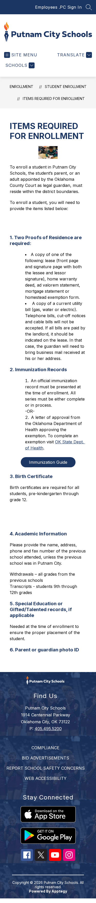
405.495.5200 (48, 728)
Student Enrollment (66, 86)
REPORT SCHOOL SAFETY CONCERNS (45, 768)
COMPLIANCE (45, 747)
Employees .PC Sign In (58, 7)
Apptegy (59, 891)
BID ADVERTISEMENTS (45, 757)
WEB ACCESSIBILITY (46, 778)
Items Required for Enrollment (54, 98)
